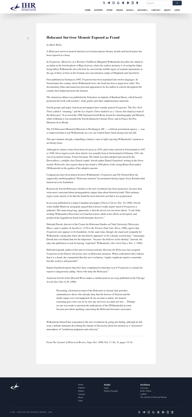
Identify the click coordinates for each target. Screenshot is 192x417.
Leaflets (143, 394)
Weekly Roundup (111, 391)
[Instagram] (113, 3)
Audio (107, 385)
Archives (145, 385)
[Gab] (137, 3)
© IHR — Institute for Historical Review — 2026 (31, 412)
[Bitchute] (118, 3)
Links (80, 401)
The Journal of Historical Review (153, 397)
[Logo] (24, 6)
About (80, 397)
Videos (81, 391)
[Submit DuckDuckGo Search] (177, 3)
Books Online (145, 391)
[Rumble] (128, 3)
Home (80, 384)
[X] (104, 3)
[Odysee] (123, 3)
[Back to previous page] (28, 38)
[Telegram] (109, 3)
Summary (144, 388)
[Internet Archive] (133, 3)
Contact (81, 394)
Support (81, 388)
